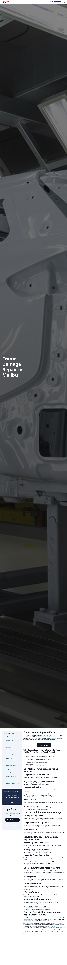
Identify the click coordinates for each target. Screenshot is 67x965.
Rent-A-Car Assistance (10, 776)
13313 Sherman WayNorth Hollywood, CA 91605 (12, 796)
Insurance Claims (9, 772)
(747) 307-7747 (55, 2)
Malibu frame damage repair (37, 738)
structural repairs (47, 759)
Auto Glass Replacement (10, 765)
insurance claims (33, 902)
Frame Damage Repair (10, 761)
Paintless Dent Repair (10, 744)
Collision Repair (8, 747)
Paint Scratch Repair (10, 779)
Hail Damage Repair (9, 740)
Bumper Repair (8, 758)
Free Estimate (11, 820)
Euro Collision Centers (55, 736)
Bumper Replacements (10, 783)
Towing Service (8, 769)
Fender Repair (8, 736)
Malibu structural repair (52, 738)
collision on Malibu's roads (52, 735)
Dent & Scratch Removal (10, 754)
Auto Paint (7, 751)
